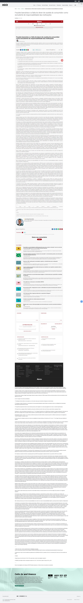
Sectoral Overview (52, 5)
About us (70, 5)
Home (34, 5)
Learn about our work (19, 585)
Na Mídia (22, 8)
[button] (75, 5)
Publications (59, 5)
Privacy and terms (69, 599)
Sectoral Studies (45, 5)
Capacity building (65, 5)
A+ (78, 3)
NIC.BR (4, 599)
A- (80, 3)
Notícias (19, 8)
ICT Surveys (39, 5)
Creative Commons (76, 599)
